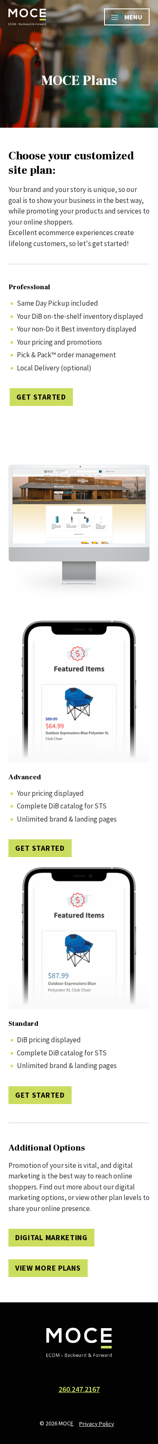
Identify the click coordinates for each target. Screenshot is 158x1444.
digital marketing (51, 1237)
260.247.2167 (79, 1389)
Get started (40, 848)
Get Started (41, 397)
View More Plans (48, 1268)
